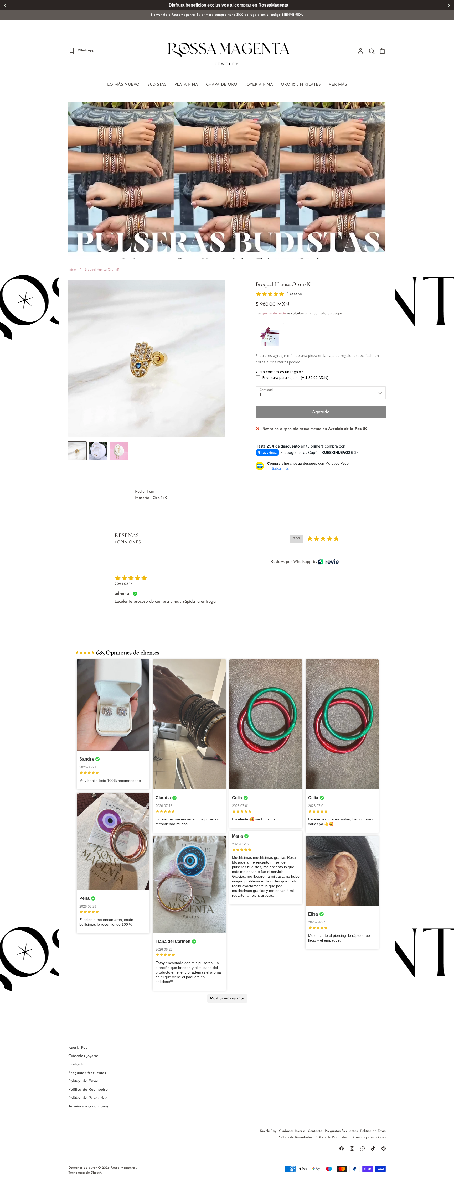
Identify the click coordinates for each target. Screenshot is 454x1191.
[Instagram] (352, 1148)
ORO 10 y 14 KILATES (301, 85)
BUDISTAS (157, 85)
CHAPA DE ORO (221, 85)
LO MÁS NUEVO (123, 85)
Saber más (280, 468)
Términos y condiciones (88, 1107)
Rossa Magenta (123, 1167)
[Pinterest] (383, 1148)
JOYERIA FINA (259, 85)
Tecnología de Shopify (85, 1172)
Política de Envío (83, 1081)
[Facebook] (341, 1148)
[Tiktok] (373, 1148)
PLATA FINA (186, 85)
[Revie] (328, 562)
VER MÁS (338, 85)
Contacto (76, 1065)
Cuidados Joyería (83, 1056)
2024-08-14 (123, 584)
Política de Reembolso (88, 1090)
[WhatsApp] (362, 1148)
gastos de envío (274, 313)
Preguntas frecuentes (87, 1073)
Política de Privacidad (88, 1098)
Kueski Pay (77, 1048)
